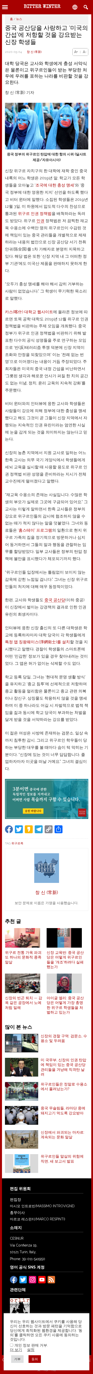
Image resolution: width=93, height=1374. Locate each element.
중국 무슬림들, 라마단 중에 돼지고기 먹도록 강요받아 (63, 1110)
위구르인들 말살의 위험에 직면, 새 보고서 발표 (62, 1159)
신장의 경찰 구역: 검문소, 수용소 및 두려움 (64, 1038)
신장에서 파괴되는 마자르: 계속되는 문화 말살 (62, 1135)
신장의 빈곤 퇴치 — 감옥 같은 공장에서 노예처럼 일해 (23, 1003)
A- (85, 52)
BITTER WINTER (42, 6)
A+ (76, 52)
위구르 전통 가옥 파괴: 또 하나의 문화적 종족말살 (23, 957)
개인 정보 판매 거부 (30, 1345)
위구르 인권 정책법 (35, 213)
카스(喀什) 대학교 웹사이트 (29, 312)
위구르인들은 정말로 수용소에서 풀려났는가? (64, 1086)
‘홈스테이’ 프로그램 (35, 530)
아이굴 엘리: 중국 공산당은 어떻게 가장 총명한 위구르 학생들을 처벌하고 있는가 (65, 1005)
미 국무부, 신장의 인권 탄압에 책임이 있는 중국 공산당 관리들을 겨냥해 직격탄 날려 (63, 1067)
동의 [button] (34, 1359)
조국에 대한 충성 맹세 (54, 185)
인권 (40, 220)
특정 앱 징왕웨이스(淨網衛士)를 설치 (37, 642)
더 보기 (16, 1350)
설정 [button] (30, 1350)
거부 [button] (17, 1359)
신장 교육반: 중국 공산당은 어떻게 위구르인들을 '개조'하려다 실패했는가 (65, 959)
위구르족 (17, 843)
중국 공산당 (54, 600)
